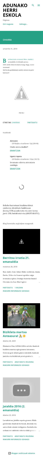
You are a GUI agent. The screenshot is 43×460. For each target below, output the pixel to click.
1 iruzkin (19, 288)
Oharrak (16, 122)
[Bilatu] (33, 4)
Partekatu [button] (32, 122)
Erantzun (15, 150)
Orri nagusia (8, 24)
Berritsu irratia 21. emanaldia (16, 260)
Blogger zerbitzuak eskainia (23, 453)
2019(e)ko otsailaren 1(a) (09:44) (25, 143)
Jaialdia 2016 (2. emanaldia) (14, 408)
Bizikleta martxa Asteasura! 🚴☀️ (15, 334)
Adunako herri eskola (15, 10)
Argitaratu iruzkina (24, 362)
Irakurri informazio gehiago (16, 291)
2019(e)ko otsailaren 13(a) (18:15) (25, 159)
